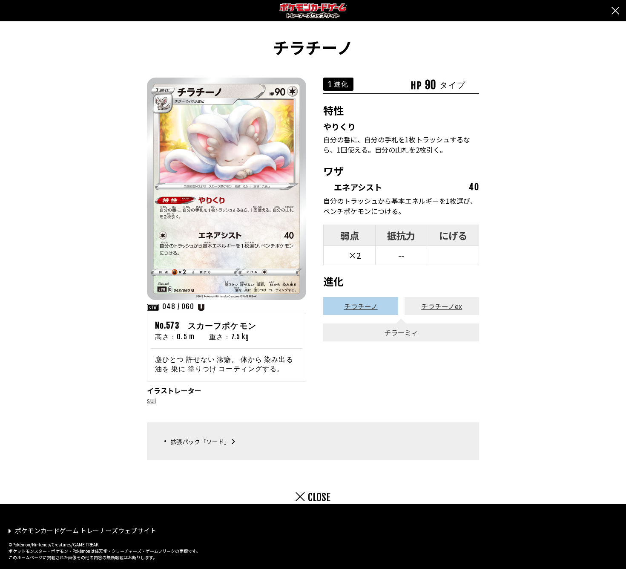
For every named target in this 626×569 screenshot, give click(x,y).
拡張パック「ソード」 (200, 441)
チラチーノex (441, 306)
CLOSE (319, 497)
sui (151, 400)
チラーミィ (401, 332)
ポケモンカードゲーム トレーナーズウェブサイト (85, 530)
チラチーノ (361, 306)
